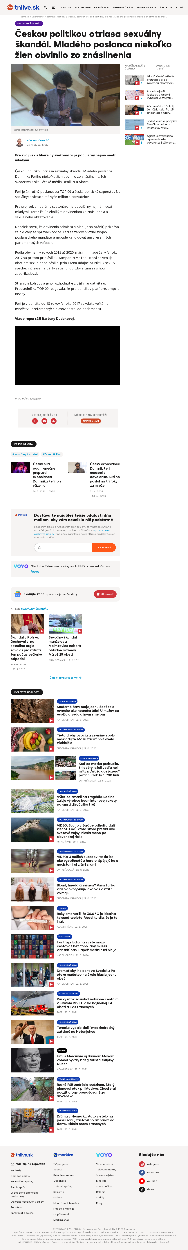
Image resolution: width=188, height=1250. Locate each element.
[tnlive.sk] (23, 7)
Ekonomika (145, 7)
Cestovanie (64, 937)
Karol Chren (65, 719)
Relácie (100, 1192)
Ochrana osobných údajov (27, 1201)
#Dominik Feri (52, 454)
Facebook (153, 1172)
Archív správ (18, 1187)
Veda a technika (67, 701)
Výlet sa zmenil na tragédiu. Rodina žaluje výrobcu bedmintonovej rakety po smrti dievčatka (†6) (87, 800)
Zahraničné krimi (67, 791)
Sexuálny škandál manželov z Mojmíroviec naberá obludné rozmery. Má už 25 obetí (65, 646)
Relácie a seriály (63, 1175)
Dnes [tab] (159, 65)
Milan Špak (64, 842)
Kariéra (57, 1197)
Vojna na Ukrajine (68, 994)
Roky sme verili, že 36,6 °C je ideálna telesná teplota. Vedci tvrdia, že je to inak (87, 917)
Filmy (99, 1203)
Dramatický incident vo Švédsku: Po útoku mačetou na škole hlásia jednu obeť (86, 974)
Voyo (35, 572)
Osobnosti (59, 1180)
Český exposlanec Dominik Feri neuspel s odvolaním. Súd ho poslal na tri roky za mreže (105, 475)
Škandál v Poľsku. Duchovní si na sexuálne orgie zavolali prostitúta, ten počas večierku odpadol (26, 648)
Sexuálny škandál (34, 608)
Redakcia (16, 1207)
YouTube (152, 1181)
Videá (180, 7)
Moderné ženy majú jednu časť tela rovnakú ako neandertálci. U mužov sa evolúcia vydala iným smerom (88, 710)
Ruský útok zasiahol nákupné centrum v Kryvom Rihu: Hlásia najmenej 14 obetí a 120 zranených (87, 1003)
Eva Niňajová (87, 780)
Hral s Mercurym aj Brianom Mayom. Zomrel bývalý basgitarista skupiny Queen (86, 1060)
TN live (66, 7)
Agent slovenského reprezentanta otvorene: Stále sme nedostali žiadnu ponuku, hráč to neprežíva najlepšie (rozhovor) (160, 139)
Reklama (58, 1192)
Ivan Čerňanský (58, 660)
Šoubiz (57, 1169)
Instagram (153, 1164)
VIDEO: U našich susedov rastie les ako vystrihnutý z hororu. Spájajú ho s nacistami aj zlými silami (87, 860)
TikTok (150, 1189)
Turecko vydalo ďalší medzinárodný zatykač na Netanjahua (86, 1029)
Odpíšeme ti (61, 1214)
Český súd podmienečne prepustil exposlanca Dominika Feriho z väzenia (47, 475)
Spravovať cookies (22, 1213)
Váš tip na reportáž (30, 1164)
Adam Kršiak (65, 926)
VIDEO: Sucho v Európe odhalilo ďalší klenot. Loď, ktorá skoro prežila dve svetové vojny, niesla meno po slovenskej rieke (86, 831)
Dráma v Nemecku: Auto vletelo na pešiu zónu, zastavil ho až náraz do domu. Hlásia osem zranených (85, 1120)
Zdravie (62, 908)
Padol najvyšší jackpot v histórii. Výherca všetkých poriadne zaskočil (159, 95)
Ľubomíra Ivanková (69, 748)
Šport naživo (104, 1186)
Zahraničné (121, 7)
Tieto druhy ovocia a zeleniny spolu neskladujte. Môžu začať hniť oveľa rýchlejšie (86, 739)
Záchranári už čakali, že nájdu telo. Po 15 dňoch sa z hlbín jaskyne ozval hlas (160, 110)
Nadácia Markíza (63, 1208)
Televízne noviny (106, 1169)
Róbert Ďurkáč (38, 140)
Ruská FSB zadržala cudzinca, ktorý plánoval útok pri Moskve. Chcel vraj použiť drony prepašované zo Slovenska (86, 1090)
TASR (60, 1012)
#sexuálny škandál (25, 454)
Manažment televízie (66, 1203)
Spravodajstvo (105, 1175)
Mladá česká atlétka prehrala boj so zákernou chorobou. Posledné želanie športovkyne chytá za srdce (162, 80)
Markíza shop (61, 1220)
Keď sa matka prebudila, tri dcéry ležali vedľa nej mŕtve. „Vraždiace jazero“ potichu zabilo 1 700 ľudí (99, 769)
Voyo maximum (105, 1164)
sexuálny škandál (56, 16)
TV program (60, 1164)
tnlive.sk (25, 16)
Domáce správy (20, 1176)
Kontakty (16, 1170)
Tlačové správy (62, 1186)
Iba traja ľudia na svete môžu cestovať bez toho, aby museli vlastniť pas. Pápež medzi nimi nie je (86, 946)
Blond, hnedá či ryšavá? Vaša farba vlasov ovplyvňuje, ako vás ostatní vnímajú (86, 889)
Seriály (100, 1197)
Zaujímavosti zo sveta (70, 730)
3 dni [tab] (167, 65)
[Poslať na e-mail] (44, 421)
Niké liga (101, 1180)
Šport (164, 7)
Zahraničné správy (22, 1181)
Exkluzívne (83, 7)
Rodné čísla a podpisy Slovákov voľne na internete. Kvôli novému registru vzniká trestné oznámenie (162, 124)
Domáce (100, 7)
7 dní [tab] (160, 68)
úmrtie (62, 1050)
